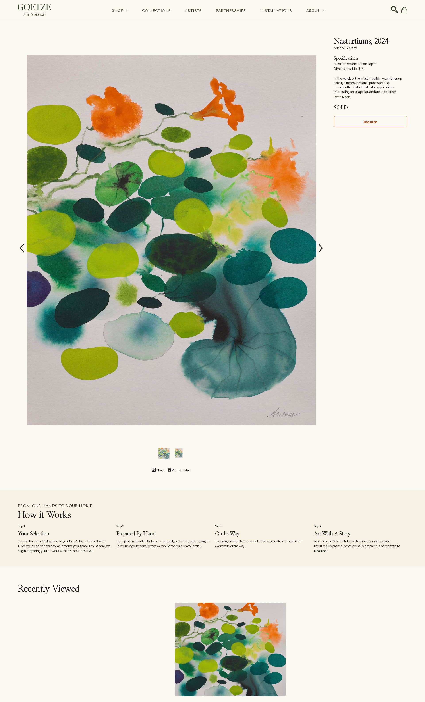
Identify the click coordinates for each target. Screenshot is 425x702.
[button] (120, 10)
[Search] (394, 9)
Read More (342, 96)
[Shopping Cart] (404, 9)
